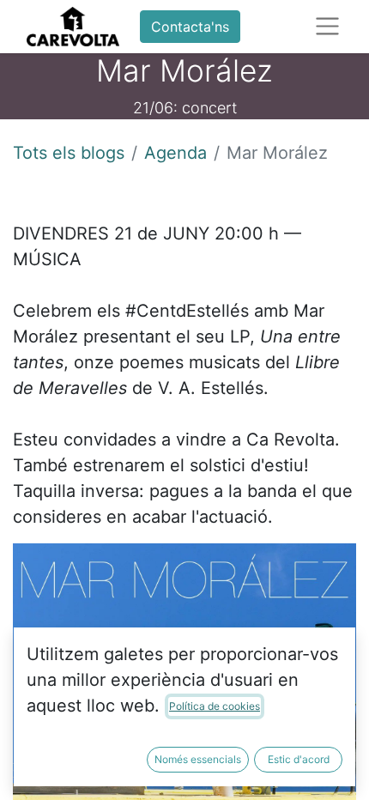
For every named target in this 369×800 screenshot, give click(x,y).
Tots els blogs (68, 152)
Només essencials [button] (197, 759)
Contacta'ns (190, 26)
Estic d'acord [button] (299, 759)
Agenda (175, 152)
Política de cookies (214, 706)
